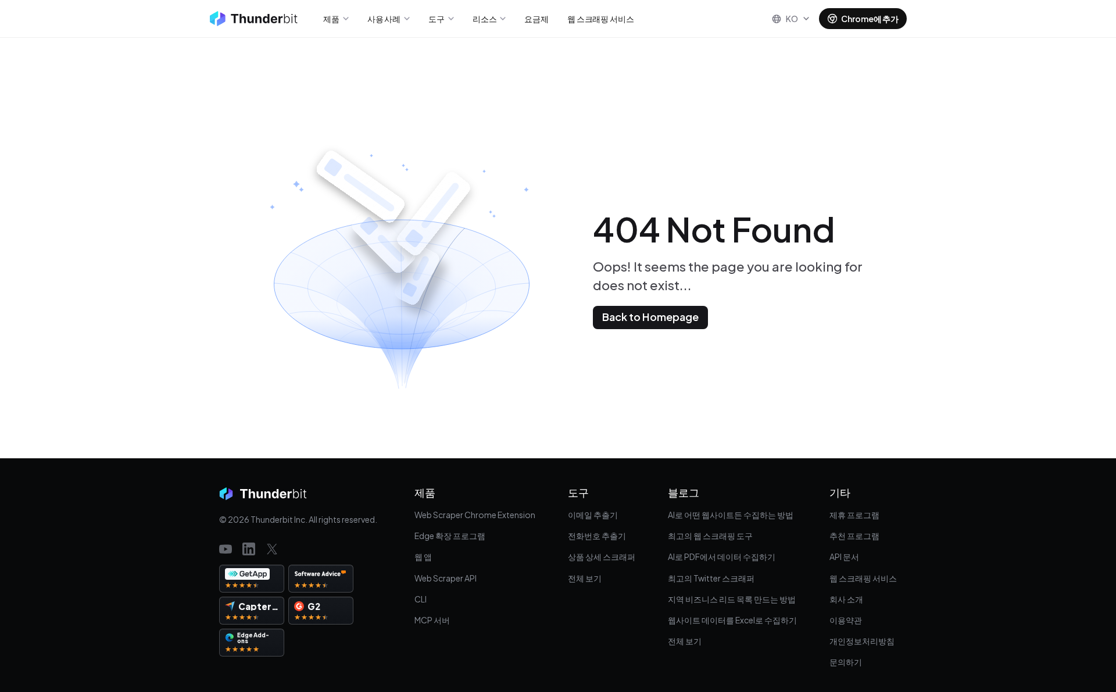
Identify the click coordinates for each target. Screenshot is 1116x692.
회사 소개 (846, 599)
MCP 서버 (432, 620)
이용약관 (845, 620)
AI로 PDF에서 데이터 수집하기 (721, 556)
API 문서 (844, 556)
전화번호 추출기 (597, 535)
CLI (420, 599)
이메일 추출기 (593, 514)
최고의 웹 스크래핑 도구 (710, 535)
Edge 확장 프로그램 (449, 535)
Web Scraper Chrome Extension (474, 514)
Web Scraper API (445, 578)
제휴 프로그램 (854, 514)
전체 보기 (585, 578)
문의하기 (845, 661)
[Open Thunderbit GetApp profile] (251, 579)
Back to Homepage (650, 316)
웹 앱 (423, 556)
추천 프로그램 (854, 535)
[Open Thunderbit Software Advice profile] (320, 579)
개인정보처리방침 (862, 640)
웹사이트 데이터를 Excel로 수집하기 (732, 620)
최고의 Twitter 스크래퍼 (711, 578)
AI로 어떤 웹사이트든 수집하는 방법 (730, 514)
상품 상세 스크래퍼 (601, 556)
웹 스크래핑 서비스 (863, 578)
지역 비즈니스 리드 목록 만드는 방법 (732, 599)
